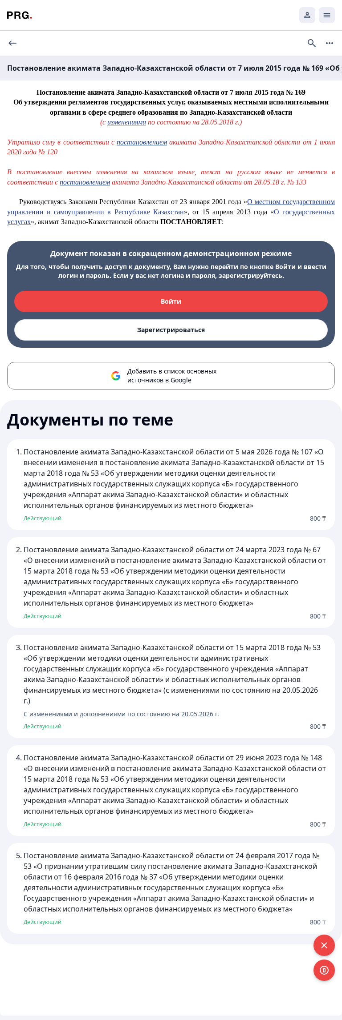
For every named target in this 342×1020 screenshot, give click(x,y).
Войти (171, 301)
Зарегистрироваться (171, 329)
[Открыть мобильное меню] (327, 15)
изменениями (126, 122)
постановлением (142, 142)
